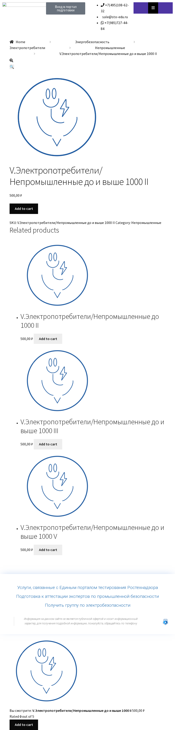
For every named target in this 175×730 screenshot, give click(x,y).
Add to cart (24, 208)
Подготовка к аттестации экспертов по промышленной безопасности (87, 596)
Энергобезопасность (92, 42)
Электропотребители (27, 47)
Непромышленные (110, 47)
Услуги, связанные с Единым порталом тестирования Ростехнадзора (87, 587)
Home (20, 42)
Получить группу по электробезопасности (87, 605)
